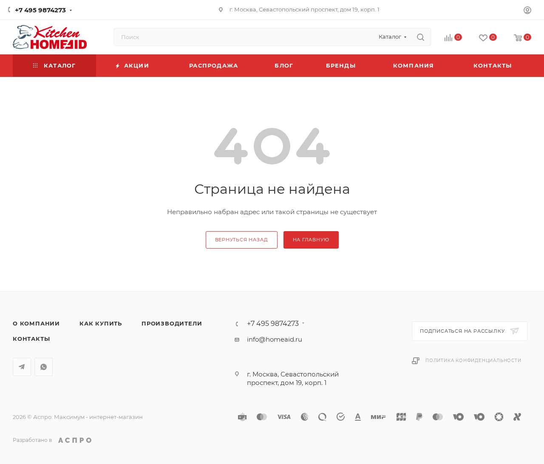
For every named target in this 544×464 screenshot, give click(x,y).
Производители (172, 323)
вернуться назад (241, 240)
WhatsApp (43, 367)
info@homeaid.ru (274, 339)
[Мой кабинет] (527, 11)
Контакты (31, 338)
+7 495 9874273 (40, 10)
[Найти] (420, 37)
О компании (36, 323)
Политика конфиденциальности (473, 360)
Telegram (22, 367)
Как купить (100, 323)
